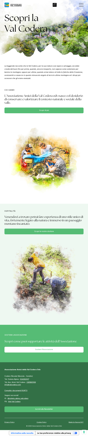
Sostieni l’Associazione (44, 349)
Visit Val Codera (14, 401)
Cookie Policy (41, 422)
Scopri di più (44, 110)
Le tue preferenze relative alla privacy (54, 433)
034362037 (24, 379)
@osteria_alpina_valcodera (18, 398)
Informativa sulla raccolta (22, 433)
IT (54, 5)
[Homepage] (13, 5)
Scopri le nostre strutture (44, 231)
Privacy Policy (9, 422)
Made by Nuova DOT (76, 422)
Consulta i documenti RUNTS (15, 390)
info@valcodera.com (12, 384)
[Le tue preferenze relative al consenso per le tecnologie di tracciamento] (84, 432)
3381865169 (31, 382)
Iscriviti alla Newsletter (44, 409)
